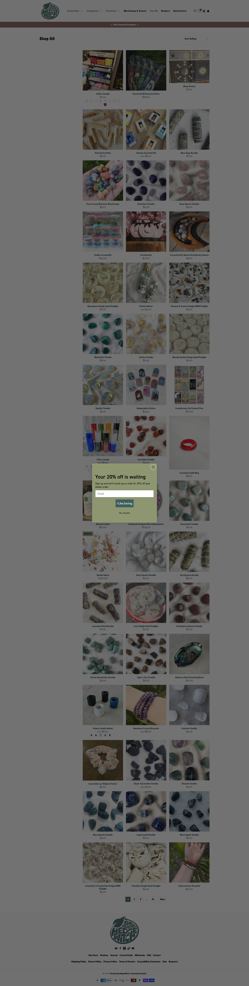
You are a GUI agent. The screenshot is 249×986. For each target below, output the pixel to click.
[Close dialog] (153, 467)
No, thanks (124, 512)
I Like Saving (124, 503)
